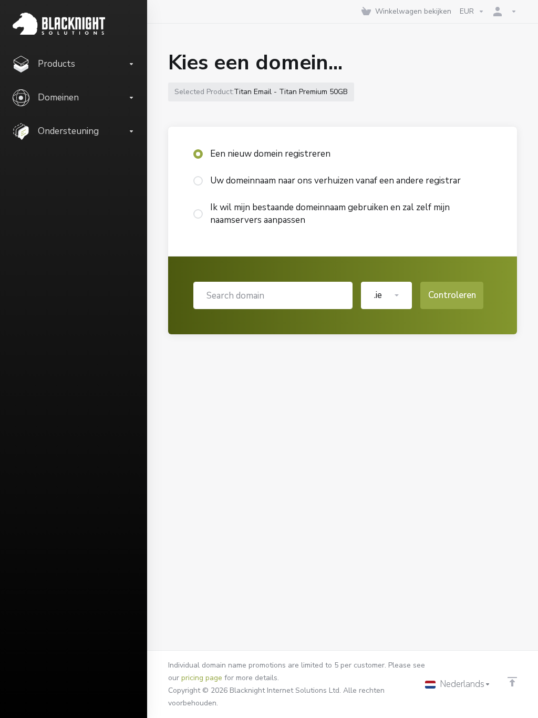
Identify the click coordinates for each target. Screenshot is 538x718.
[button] (386, 295)
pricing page (201, 678)
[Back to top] (512, 682)
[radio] (198, 154)
